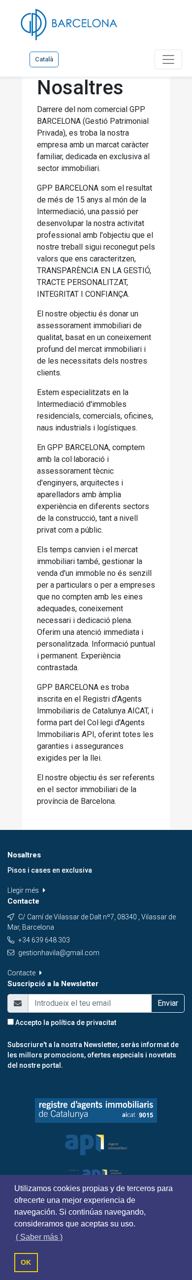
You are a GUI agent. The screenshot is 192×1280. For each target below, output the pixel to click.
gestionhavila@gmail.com (58, 953)
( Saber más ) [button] (39, 1237)
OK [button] (26, 1262)
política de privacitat (83, 1022)
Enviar (168, 1003)
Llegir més (23, 890)
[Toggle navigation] (168, 59)
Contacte (22, 973)
